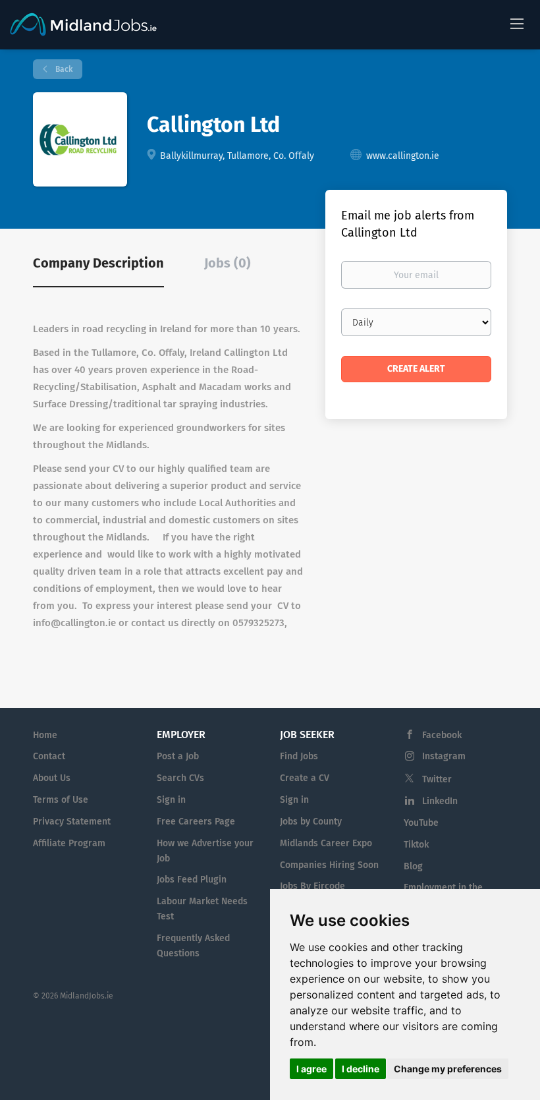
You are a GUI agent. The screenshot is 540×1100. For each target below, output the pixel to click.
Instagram (444, 756)
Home (45, 735)
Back (62, 69)
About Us (51, 778)
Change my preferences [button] (448, 1068)
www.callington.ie (402, 155)
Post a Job (178, 756)
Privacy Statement (72, 821)
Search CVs (180, 778)
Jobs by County (311, 821)
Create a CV (304, 778)
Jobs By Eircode (312, 886)
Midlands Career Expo (326, 843)
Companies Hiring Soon (329, 865)
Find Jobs (299, 756)
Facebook (442, 735)
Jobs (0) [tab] (227, 263)
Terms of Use (60, 799)
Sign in (171, 799)
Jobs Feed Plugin (192, 879)
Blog (413, 866)
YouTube (421, 822)
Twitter (437, 779)
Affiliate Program (69, 843)
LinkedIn (440, 801)
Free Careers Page (196, 821)
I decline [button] (360, 1068)
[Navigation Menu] (517, 23)
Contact (49, 756)
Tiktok (416, 844)
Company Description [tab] (98, 263)
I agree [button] (311, 1068)
